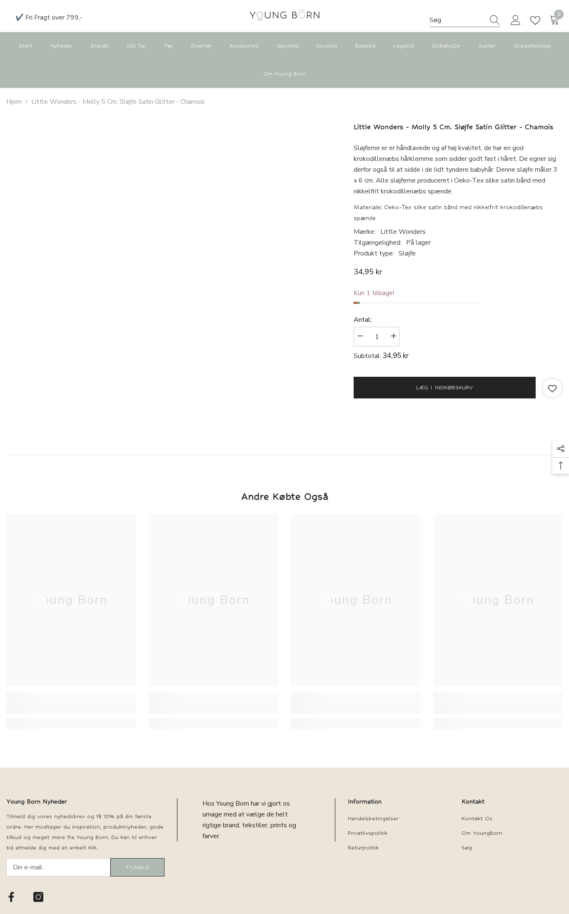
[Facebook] (11, 896)
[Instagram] (38, 896)
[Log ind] (516, 20)
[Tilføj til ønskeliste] (552, 388)
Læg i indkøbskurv (444, 387)
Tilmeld (137, 867)
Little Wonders (403, 231)
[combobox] (456, 20)
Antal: (363, 319)
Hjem (14, 101)
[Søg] (464, 20)
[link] (71, 708)
